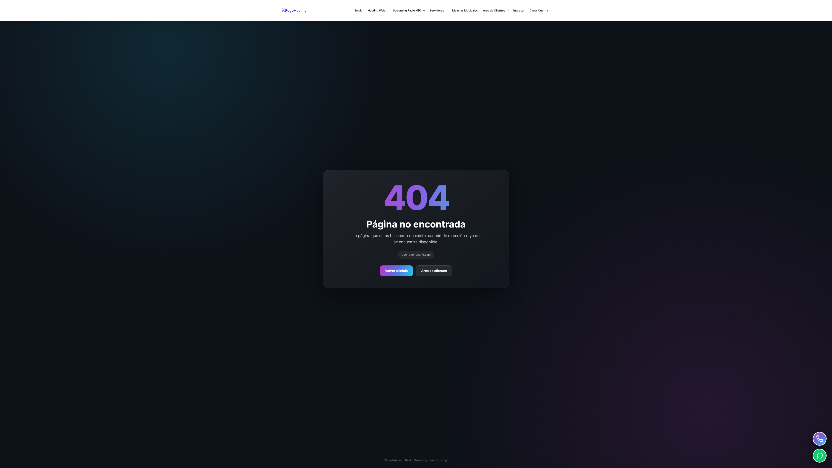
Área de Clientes (494, 10)
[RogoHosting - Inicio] (309, 10)
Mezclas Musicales (465, 10)
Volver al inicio (396, 271)
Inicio (358, 10)
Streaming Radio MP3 (407, 10)
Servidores (437, 10)
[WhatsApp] (820, 456)
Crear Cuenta (539, 10)
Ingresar (519, 10)
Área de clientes (434, 271)
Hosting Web (376, 10)
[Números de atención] (820, 439)
